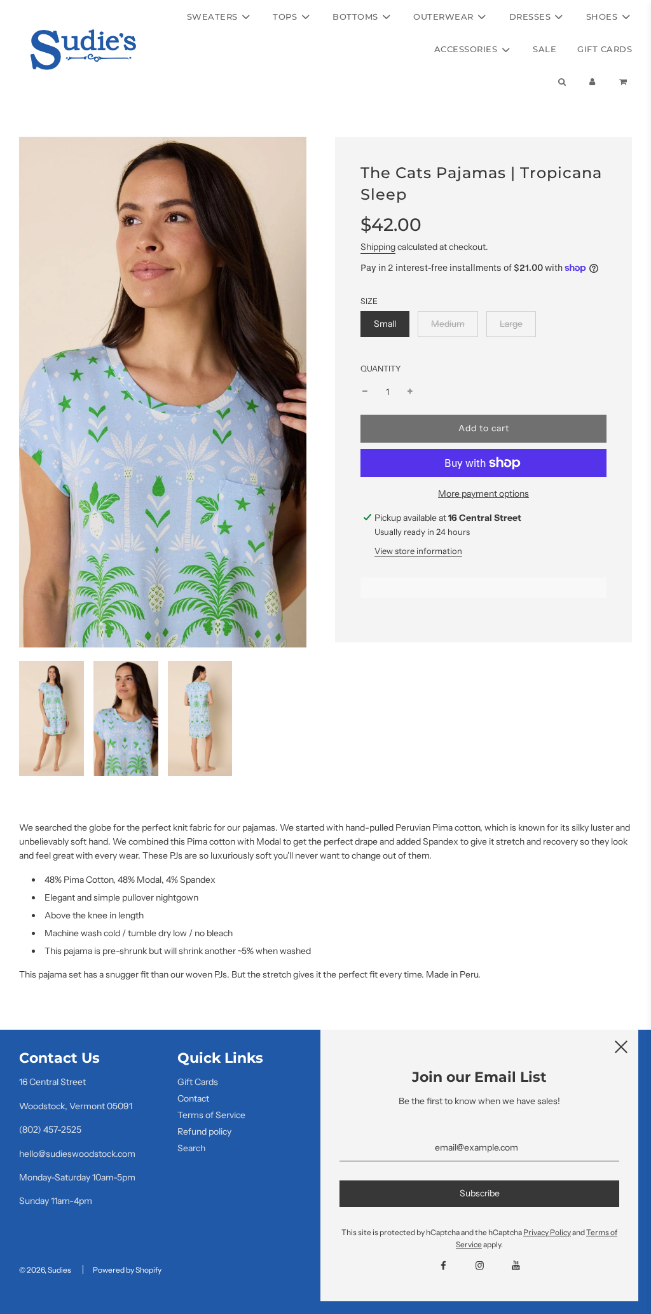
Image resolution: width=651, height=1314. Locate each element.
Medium (448, 323)
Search (191, 1148)
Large (511, 323)
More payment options (483, 493)
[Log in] (592, 82)
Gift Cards (604, 49)
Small (385, 323)
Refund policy (204, 1131)
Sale (544, 49)
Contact (193, 1098)
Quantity (380, 368)
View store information (418, 551)
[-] (364, 392)
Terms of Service (211, 1115)
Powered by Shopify (127, 1270)
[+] (410, 392)
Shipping (377, 246)
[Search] (561, 82)
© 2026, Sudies (45, 1270)
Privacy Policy (547, 1232)
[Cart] (624, 82)
